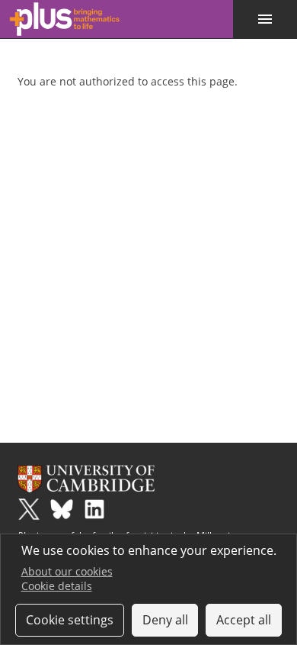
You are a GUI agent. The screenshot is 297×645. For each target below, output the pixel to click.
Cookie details (56, 586)
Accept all (243, 619)
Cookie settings (69, 619)
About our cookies (67, 571)
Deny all (165, 619)
